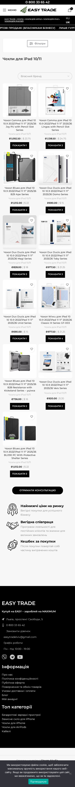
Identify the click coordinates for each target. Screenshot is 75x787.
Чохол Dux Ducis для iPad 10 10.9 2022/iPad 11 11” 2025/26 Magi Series (20, 255)
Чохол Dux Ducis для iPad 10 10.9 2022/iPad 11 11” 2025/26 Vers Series (55, 385)
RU (68, 18)
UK (68, 22)
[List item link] (37, 625)
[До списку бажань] (31, 88)
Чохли (20, 19)
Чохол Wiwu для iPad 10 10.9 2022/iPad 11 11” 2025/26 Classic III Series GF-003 (55, 319)
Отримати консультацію (37, 490)
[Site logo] (38, 10)
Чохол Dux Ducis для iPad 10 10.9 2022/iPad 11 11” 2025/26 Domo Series (55, 191)
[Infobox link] (37, 2)
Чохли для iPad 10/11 (20, 133)
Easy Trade (10, 19)
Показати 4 (55, 338)
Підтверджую (38, 781)
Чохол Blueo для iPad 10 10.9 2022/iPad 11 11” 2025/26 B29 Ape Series (19, 191)
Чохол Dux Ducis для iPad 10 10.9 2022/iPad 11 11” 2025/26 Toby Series (55, 255)
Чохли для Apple (33, 19)
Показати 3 (55, 145)
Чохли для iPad (51, 19)
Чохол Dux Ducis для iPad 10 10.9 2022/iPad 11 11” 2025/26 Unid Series (20, 319)
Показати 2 (19, 209)
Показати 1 (19, 145)
